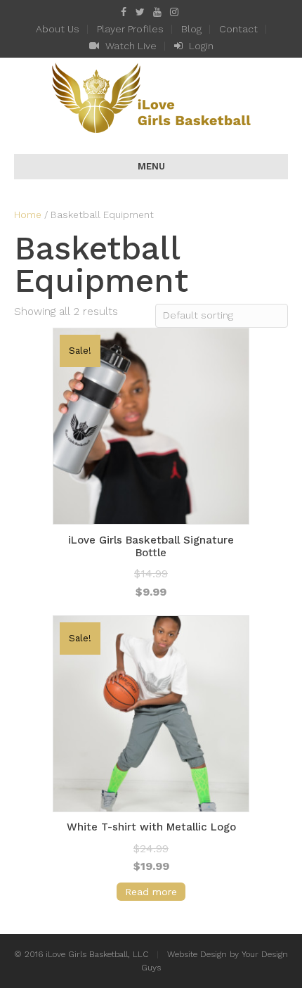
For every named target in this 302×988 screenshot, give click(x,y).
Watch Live (130, 45)
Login (200, 45)
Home (27, 214)
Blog (191, 28)
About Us (57, 28)
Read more (151, 891)
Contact (238, 28)
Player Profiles (130, 28)
